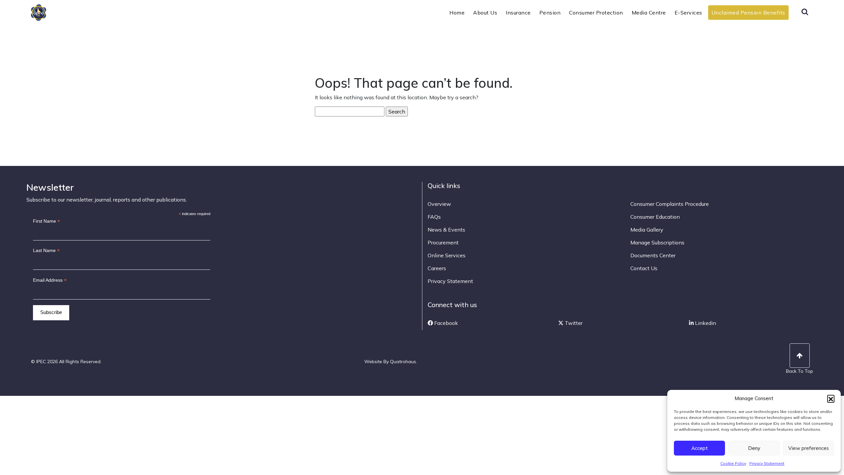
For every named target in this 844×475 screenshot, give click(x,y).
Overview (439, 204)
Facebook (445, 323)
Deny (754, 448)
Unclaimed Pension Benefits (748, 12)
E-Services (688, 12)
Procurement (443, 242)
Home (457, 12)
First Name (46, 221)
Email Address (50, 280)
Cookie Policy (733, 463)
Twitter (573, 323)
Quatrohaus (403, 361)
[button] (831, 398)
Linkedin (705, 323)
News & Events (446, 229)
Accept (699, 448)
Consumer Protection (596, 12)
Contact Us (643, 268)
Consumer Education (655, 216)
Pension (550, 12)
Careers (437, 268)
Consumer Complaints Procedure (669, 204)
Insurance (518, 12)
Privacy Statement (766, 463)
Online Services (447, 255)
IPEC (54, 12)
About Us (485, 12)
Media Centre (649, 12)
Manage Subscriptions (657, 242)
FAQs (434, 216)
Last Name (46, 250)
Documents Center (653, 255)
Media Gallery (646, 229)
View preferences (808, 448)
